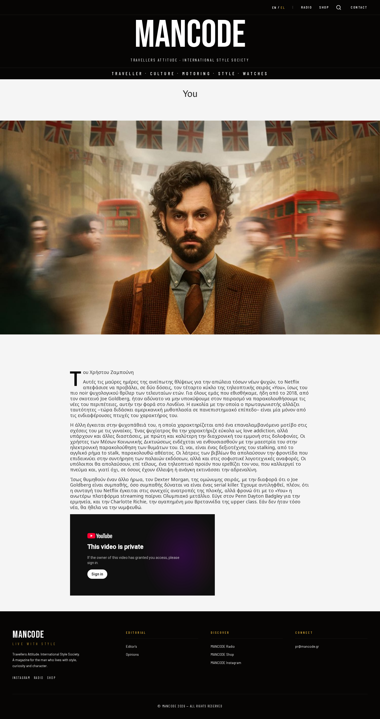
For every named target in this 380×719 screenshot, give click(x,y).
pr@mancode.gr (307, 646)
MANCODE (190, 35)
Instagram (21, 678)
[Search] (338, 7)
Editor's (131, 646)
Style (227, 73)
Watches (255, 73)
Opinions (132, 654)
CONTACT (359, 7)
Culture (162, 73)
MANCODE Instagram (226, 663)
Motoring (196, 73)
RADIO (306, 7)
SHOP (324, 7)
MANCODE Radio (223, 646)
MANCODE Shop (222, 654)
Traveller (127, 73)
